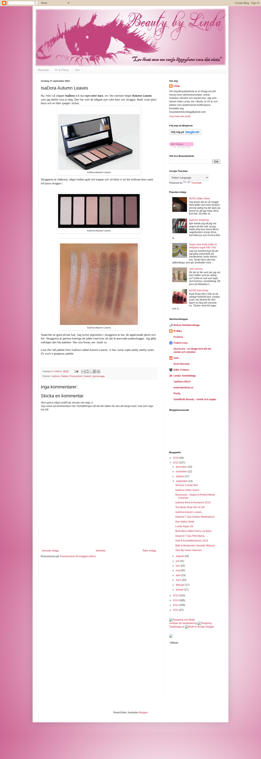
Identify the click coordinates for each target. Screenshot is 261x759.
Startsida (43, 70)
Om (77, 70)
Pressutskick (76, 376)
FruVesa (178, 337)
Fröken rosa (181, 342)
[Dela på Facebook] (95, 371)
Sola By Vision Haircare (188, 550)
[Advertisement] (99, 523)
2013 (176, 600)
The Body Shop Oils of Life (190, 507)
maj (178, 570)
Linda (176, 86)
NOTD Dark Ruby (198, 290)
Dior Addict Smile (184, 521)
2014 (176, 595)
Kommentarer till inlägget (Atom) (78, 556)
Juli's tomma (196, 268)
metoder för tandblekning (183, 623)
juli (178, 561)
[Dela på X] (91, 371)
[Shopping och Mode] (182, 619)
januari (180, 589)
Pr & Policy (62, 70)
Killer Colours (181, 369)
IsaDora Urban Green (187, 490)
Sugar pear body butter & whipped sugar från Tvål (203, 246)
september (182, 481)
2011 (176, 610)
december (182, 466)
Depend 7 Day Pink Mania (190, 536)
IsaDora (56, 376)
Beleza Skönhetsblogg (186, 325)
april (178, 575)
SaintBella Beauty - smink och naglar (195, 399)
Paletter (64, 376)
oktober (180, 476)
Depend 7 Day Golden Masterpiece (195, 516)
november (182, 471)
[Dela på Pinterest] (98, 371)
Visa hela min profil (179, 116)
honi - (177, 358)
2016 (176, 457)
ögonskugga (98, 376)
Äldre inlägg (149, 550)
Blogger (143, 712)
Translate (196, 182)
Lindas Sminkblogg (185, 375)
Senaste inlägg (50, 550)
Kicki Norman (181, 363)
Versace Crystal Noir (186, 485)
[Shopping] (205, 623)
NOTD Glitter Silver (199, 198)
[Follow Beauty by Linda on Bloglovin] (185, 134)
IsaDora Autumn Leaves (188, 512)
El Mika (178, 331)
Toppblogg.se (176, 626)
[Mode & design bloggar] (199, 626)
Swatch (87, 376)
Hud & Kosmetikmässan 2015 (191, 540)
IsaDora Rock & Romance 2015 (192, 502)
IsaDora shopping (199, 220)
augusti (180, 556)
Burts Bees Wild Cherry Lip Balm (193, 531)
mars (179, 580)
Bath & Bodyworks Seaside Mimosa (195, 545)
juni (178, 565)
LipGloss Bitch (182, 381)
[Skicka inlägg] (76, 371)
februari (180, 584)
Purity (177, 393)
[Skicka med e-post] (83, 371)
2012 (176, 605)
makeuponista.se (184, 387)
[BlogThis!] (87, 371)
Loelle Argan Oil (184, 526)
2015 (176, 462)
